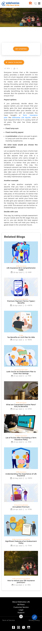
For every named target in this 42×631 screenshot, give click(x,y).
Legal (21, 610)
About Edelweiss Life (21, 602)
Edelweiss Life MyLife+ (21, 118)
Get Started (21, 49)
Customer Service (21, 607)
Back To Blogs (15, 62)
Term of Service (8, 620)
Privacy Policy (34, 620)
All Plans (21, 604)
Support (21, 612)
